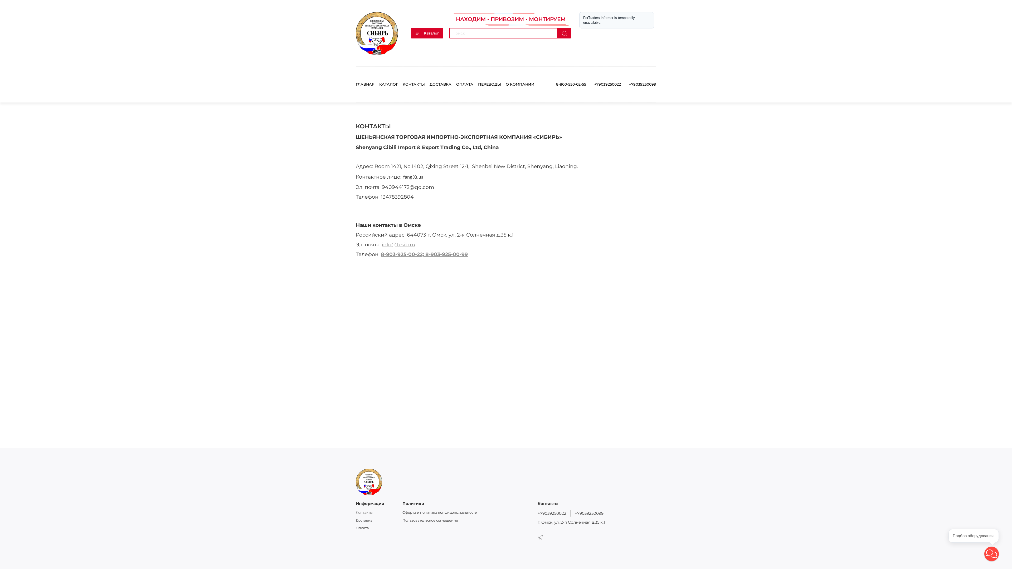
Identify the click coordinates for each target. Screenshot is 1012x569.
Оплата (464, 84)
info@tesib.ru (398, 245)
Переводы (489, 84)
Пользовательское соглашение (430, 520)
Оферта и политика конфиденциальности (439, 512)
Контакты (414, 84)
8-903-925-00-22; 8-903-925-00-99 (424, 254)
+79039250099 (642, 84)
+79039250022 (607, 84)
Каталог (431, 33)
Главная (365, 84)
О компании (520, 84)
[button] (991, 554)
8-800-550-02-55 (571, 84)
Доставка (440, 84)
